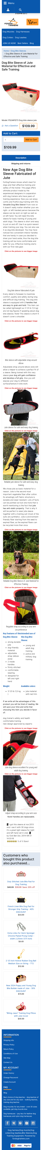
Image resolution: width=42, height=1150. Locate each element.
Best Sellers (23, 43)
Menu (10, 3)
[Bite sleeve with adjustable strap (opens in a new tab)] (21, 340)
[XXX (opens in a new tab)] (21, 456)
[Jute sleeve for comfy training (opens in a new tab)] (21, 747)
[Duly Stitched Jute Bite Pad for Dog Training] (21, 875)
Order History (9, 1073)
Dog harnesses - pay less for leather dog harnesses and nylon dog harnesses (20, 1115)
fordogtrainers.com (21, 1138)
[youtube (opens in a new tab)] (26, 1123)
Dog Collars (8, 37)
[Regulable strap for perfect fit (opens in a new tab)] (21, 606)
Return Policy (9, 1049)
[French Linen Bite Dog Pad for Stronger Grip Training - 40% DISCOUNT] (21, 899)
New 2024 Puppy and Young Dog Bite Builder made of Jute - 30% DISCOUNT (21, 988)
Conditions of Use (11, 1053)
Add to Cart (31, 139)
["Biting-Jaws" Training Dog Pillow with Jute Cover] (21, 1006)
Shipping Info (9, 1040)
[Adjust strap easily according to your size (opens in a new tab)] (21, 793)
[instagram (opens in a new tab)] (33, 1123)
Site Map (7, 1058)
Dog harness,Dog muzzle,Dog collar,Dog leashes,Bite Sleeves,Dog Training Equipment (21, 1133)
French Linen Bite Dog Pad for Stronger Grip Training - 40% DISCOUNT (21, 909)
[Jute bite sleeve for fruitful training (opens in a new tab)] (21, 407)
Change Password (11, 1077)
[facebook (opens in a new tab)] (7, 1123)
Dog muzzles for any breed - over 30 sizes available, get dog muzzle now (20, 1108)
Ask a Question (11, 125)
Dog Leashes (20, 37)
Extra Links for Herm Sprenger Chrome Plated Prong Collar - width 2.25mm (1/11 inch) (21, 936)
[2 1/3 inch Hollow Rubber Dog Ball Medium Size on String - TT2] (21, 954)
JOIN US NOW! (9, 43)
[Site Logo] (11, 22)
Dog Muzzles (8, 31)
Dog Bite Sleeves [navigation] (18, 51)
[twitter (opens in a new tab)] (14, 1123)
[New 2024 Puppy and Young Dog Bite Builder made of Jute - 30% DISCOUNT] (21, 978)
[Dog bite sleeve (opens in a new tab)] (21, 270)
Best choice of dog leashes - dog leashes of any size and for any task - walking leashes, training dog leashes (21, 1099)
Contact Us (8, 1062)
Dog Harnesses (23, 31)
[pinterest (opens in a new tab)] (20, 1123)
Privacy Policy (9, 1045)
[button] (37, 1138)
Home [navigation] (6, 51)
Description (21, 158)
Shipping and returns (20, 163)
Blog (32, 43)
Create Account (10, 1082)
